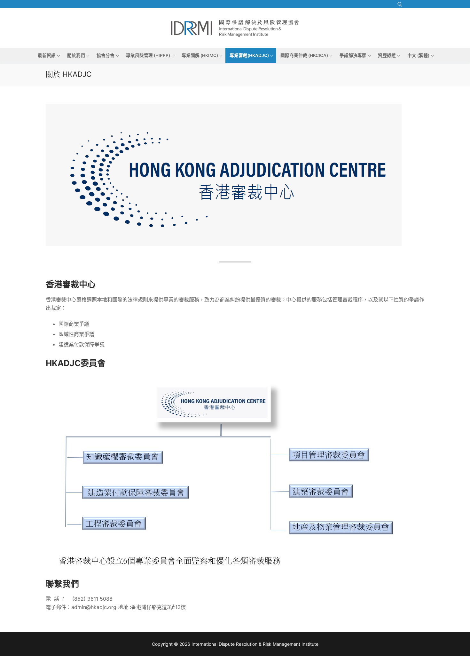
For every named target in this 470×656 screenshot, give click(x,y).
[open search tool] (399, 4)
